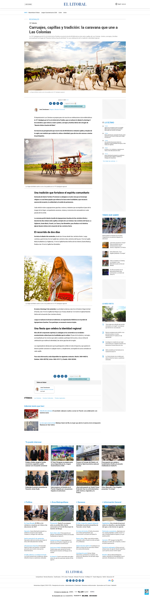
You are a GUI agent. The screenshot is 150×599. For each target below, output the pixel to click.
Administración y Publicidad (73, 585)
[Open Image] (27, 44)
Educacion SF (110, 577)
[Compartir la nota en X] (54, 103)
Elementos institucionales (89, 585)
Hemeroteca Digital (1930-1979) (42, 585)
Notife (104, 577)
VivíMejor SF (88, 577)
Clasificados (57, 577)
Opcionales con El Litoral (103, 585)
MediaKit (113, 585)
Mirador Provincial (79, 577)
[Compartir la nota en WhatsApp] (58, 103)
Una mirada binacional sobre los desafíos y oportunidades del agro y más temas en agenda (115, 142)
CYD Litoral (64, 577)
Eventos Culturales (48, 398)
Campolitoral (39, 577)
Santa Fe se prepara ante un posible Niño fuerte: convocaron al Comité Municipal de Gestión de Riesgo (114, 128)
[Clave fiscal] (147, 594)
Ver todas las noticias (109, 161)
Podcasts (70, 577)
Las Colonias (37, 398)
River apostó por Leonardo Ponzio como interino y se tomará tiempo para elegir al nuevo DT (115, 135)
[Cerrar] (83, 106)
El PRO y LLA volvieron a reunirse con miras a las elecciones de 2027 (114, 149)
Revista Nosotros (48, 577)
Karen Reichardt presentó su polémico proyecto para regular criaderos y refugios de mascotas (114, 156)
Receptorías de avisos (58, 585)
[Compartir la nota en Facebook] (50, 103)
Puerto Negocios (97, 577)
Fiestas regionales (60, 398)
